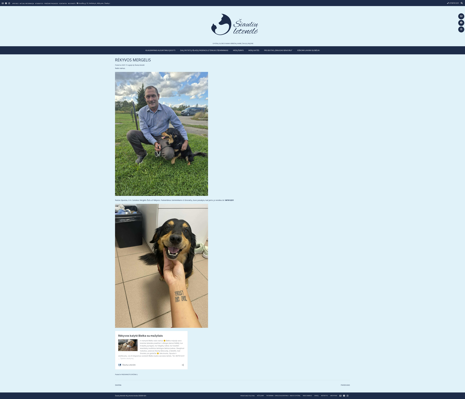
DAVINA (118, 385)
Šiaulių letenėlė (139, 65)
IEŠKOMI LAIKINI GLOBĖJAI (308, 50)
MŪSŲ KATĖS (253, 50)
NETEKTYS (324, 395)
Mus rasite (72, 3)
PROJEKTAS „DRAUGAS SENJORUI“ (278, 50)
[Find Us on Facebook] (461, 23)
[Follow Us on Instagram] (461, 29)
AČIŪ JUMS (260, 395)
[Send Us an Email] (461, 16)
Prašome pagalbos (51, 3)
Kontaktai (63, 3)
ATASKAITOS (39, 3)
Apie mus (15, 3)
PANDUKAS (345, 385)
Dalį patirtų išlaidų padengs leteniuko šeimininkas (204, 50)
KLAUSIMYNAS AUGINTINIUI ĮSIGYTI (160, 50)
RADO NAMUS (307, 395)
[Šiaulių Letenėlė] (232, 24)
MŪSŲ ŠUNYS (238, 50)
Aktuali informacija (27, 3)
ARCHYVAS (333, 395)
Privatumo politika (247, 396)
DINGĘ (316, 395)
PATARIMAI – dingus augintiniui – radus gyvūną (283, 395)
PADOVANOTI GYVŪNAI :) (129, 374)
